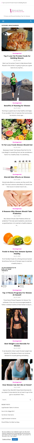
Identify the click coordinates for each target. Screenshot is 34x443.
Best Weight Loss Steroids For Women (17, 345)
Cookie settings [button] (6, 439)
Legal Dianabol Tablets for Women (10, 407)
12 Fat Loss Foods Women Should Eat (17, 145)
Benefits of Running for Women (17, 106)
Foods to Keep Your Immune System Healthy (17, 253)
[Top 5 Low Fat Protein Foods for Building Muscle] (17, 39)
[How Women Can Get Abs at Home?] (17, 369)
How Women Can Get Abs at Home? (17, 385)
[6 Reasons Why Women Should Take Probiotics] (17, 198)
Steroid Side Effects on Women (17, 177)
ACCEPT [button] (15, 439)
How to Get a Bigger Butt (8, 411)
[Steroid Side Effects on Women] (17, 165)
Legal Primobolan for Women (9, 418)
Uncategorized (17, 53)
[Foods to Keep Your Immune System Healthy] (17, 238)
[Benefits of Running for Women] (17, 86)
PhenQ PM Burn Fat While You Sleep (10, 422)
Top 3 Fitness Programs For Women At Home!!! (17, 294)
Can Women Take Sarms (8, 415)
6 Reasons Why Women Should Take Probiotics (17, 212)
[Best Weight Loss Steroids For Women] (17, 323)
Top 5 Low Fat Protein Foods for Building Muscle (14, 2)
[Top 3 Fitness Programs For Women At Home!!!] (17, 277)
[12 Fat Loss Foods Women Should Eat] (17, 129)
